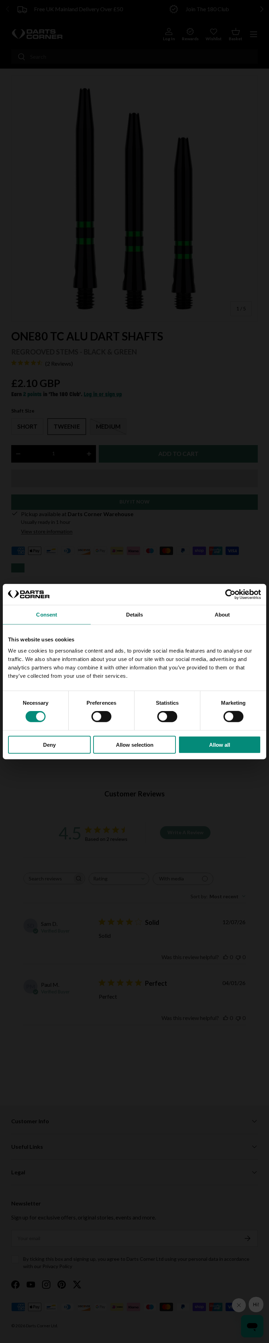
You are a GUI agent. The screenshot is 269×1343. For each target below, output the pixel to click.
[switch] (101, 716)
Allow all (219, 744)
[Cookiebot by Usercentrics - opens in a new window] (230, 594)
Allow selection (134, 744)
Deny (49, 744)
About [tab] (222, 615)
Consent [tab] (46, 615)
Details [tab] (134, 615)
